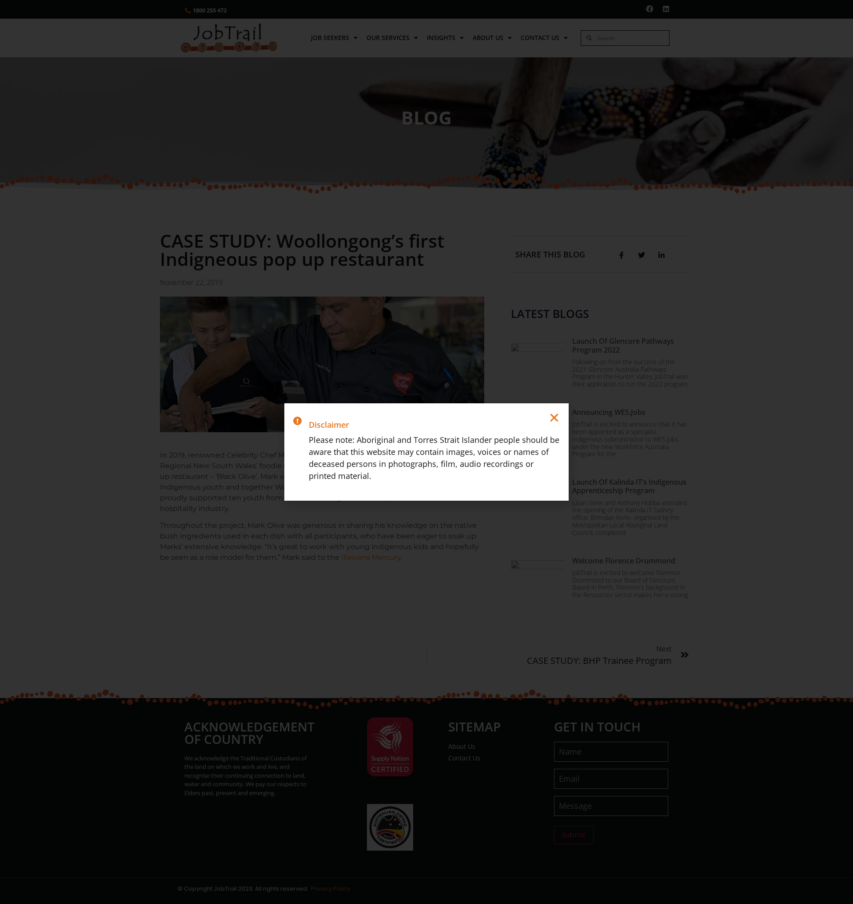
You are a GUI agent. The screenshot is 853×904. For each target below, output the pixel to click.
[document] (426, 452)
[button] (554, 417)
